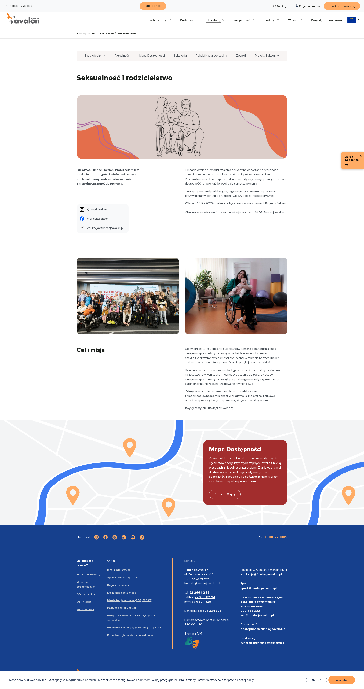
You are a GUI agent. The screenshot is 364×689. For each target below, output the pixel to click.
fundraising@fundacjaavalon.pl (263, 643)
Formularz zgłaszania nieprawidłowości (131, 635)
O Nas (111, 561)
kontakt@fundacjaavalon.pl (202, 583)
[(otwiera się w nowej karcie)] (96, 537)
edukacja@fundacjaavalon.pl (261, 574)
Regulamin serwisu (118, 585)
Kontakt (189, 561)
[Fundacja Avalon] (23, 19)
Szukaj (281, 6)
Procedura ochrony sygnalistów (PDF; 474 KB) (135, 627)
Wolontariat (84, 601)
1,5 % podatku (85, 609)
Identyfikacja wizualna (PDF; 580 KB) (129, 600)
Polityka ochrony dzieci (121, 608)
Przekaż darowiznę (88, 574)
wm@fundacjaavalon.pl (257, 615)
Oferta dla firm (86, 594)
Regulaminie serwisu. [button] (81, 680)
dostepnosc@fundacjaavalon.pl (263, 629)
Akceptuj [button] (342, 680)
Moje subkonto (309, 6)
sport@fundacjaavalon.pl (259, 588)
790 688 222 (250, 611)
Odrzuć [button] (316, 680)
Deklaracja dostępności (121, 592)
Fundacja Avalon (86, 33)
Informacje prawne (119, 570)
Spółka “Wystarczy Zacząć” (124, 577)
